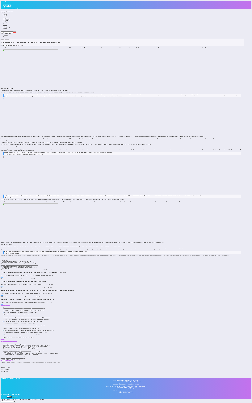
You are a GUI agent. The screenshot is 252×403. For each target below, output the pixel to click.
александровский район (6, 257)
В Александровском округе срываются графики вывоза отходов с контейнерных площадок (33, 272)
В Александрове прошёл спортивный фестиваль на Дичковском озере (16, 356)
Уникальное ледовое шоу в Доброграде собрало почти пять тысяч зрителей (20, 346)
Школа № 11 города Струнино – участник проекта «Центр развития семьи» (28, 299)
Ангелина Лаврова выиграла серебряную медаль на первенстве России (19, 349)
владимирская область (17, 257)
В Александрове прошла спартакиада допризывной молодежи (17, 351)
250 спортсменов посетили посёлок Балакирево (14, 347)
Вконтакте (5, 35)
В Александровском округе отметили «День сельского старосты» (15, 262)
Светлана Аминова (14, 45)
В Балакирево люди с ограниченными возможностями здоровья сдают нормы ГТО (21, 345)
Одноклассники (6, 36)
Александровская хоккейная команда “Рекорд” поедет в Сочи (17, 348)
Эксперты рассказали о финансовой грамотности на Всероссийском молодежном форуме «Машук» (25, 332)
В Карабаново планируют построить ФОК (10, 359)
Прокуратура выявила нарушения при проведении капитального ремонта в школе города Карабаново (37, 290)
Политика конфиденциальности (14, 378)
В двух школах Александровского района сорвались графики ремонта (16, 267)
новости (24, 257)
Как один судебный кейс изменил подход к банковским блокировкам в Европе (21, 328)
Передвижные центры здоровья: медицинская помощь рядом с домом (18, 337)
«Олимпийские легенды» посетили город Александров (15, 354)
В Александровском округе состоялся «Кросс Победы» (13, 358)
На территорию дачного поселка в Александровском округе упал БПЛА (19, 323)
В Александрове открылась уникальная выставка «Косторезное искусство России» (19, 265)
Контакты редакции (7, 352)
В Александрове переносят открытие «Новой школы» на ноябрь (24, 281)
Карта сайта (3, 378)
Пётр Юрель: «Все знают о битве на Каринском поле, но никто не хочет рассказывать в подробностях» (26, 353)
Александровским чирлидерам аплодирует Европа (14, 344)
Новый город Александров (7, 11)
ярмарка (28, 257)
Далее (2, 277)
